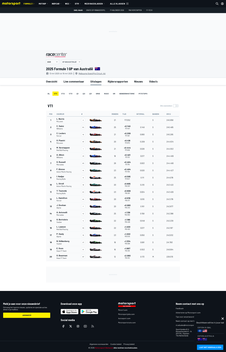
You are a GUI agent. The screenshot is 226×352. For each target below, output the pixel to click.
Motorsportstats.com (127, 322)
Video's (153, 81)
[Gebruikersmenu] (222, 3)
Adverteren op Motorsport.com (188, 312)
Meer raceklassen (93, 3)
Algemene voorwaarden (99, 344)
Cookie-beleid (115, 344)
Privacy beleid (128, 344)
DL (49, 93)
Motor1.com (122, 310)
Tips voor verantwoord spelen (187, 317)
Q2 (84, 93)
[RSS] (92, 326)
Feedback (179, 308)
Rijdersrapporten (118, 81)
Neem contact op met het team (188, 321)
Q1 (77, 93)
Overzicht (51, 81)
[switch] (169, 105)
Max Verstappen (135, 10)
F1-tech (149, 10)
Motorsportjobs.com (126, 314)
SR (114, 93)
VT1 (55, 93)
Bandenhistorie (126, 93)
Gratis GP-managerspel (95, 10)
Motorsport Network (104, 348)
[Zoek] (217, 3)
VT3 (70, 93)
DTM (77, 3)
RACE (106, 93)
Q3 (90, 93)
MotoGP (42, 3)
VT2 (63, 93)
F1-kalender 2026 (117, 10)
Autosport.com (124, 318)
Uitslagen (95, 81)
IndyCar (55, 3)
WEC (67, 3)
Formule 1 (28, 3)
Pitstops (143, 93)
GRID (98, 93)
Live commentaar (74, 81)
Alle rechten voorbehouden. (126, 348)
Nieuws (138, 81)
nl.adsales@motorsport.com (187, 325)
